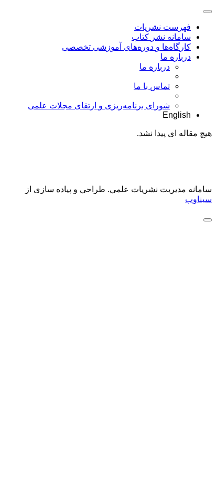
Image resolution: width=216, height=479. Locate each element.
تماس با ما (152, 86)
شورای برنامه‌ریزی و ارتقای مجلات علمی (99, 105)
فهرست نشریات (162, 27)
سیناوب (198, 199)
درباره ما (175, 56)
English (177, 114)
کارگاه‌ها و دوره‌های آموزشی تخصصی (126, 46)
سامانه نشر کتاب (161, 36)
